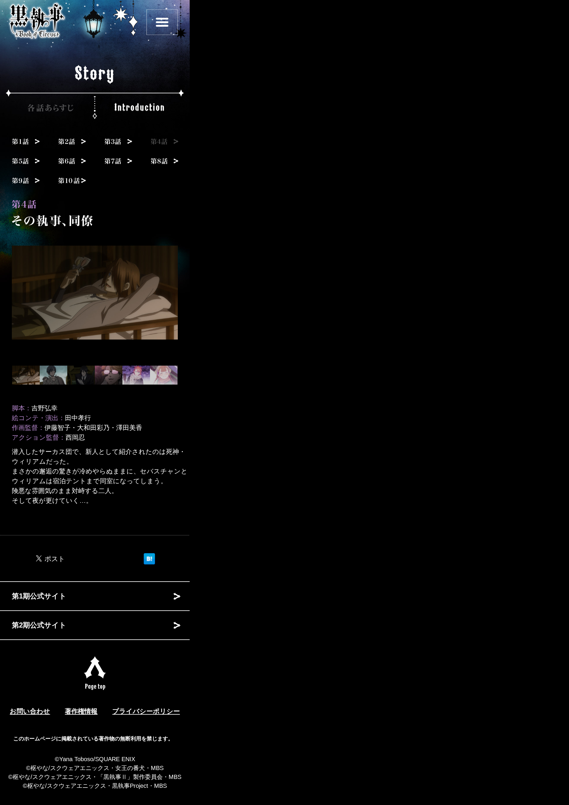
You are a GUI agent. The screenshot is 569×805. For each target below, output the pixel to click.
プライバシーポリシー (146, 711)
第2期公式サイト (39, 625)
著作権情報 (81, 711)
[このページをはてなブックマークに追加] (149, 557)
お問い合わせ (30, 711)
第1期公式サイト (39, 596)
